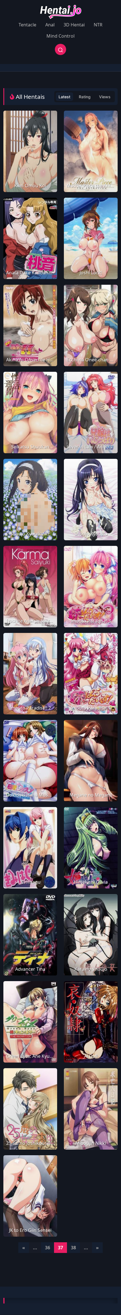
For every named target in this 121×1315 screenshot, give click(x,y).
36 (47, 1248)
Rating (85, 96)
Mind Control (60, 36)
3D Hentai (74, 25)
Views (105, 96)
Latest (64, 96)
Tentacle (27, 25)
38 (73, 1248)
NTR (98, 25)
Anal (50, 25)
